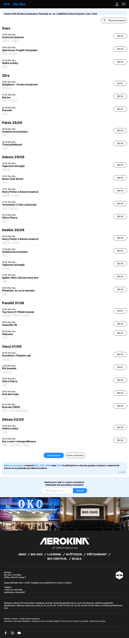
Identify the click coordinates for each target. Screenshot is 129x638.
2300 (59, 465)
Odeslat (80, 490)
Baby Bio (6, 359)
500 (36, 465)
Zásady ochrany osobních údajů (45, 621)
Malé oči (6, 41)
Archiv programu (75, 455)
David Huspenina (33, 619)
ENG (5, 54)
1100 (41, 465)
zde (6, 608)
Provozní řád (66, 621)
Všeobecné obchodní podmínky (17, 621)
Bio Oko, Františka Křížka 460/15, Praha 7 (15, 576)
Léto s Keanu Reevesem (19, 410)
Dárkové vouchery (13, 465)
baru (33, 605)
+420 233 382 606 (13, 589)
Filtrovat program (116, 20)
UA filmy (13, 101)
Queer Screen (15, 445)
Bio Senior (7, 88)
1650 (48, 465)
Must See (13, 208)
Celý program (53, 455)
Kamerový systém (81, 621)
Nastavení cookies (97, 621)
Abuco (15, 619)
